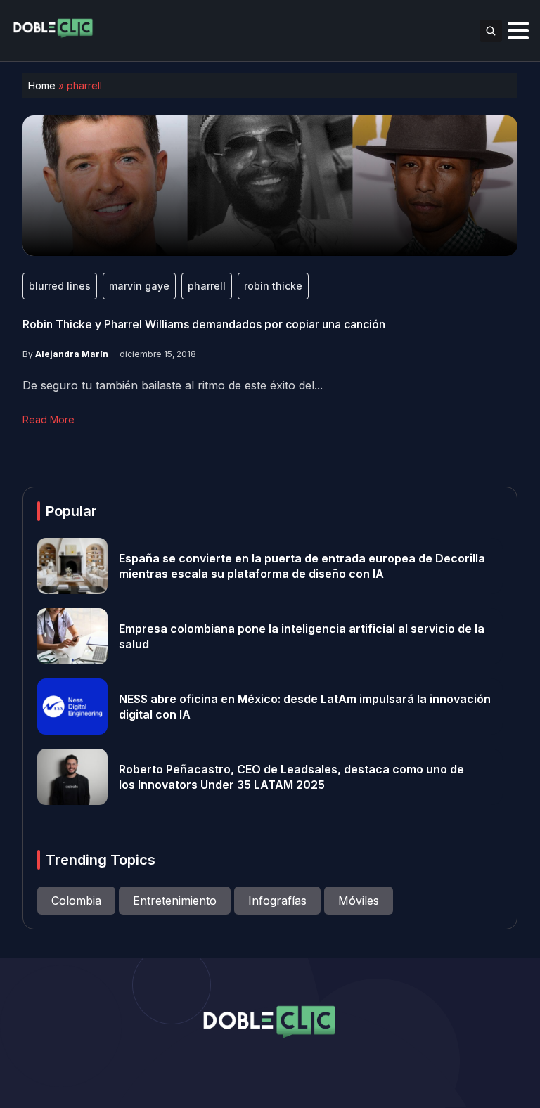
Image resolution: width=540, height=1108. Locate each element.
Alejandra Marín (71, 354)
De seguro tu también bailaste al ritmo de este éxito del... (172, 385)
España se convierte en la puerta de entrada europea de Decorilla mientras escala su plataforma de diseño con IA (302, 566)
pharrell (207, 286)
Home (42, 85)
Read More (48, 419)
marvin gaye (139, 286)
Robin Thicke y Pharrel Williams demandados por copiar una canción (203, 324)
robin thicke (273, 286)
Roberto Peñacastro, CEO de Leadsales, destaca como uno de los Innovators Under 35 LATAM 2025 (291, 777)
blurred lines (60, 286)
